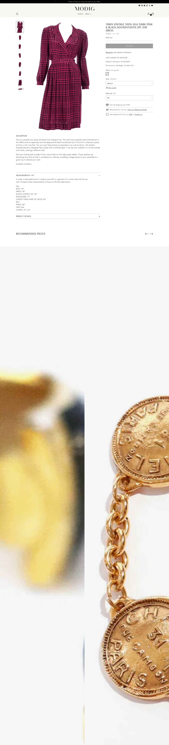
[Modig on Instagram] (142, 5)
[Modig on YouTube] (152, 5)
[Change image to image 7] (20, 83)
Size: (111, 79)
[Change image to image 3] (20, 47)
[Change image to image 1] (20, 27)
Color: (112, 70)
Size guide (112, 88)
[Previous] (55, 1)
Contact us (138, 114)
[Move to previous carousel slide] (146, 234)
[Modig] (84, 9)
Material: (111, 93)
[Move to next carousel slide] (151, 233)
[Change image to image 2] (20, 38)
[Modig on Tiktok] (147, 5)
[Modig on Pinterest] (144, 5)
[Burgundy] (107, 73)
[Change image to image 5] (20, 65)
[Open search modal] (17, 14)
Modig (108, 33)
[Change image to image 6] (20, 74)
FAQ (130, 114)
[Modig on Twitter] (149, 5)
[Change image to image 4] (20, 56)
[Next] (114, 1)
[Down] (20, 91)
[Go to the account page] (148, 14)
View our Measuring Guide (137, 109)
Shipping (109, 52)
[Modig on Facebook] (139, 5)
